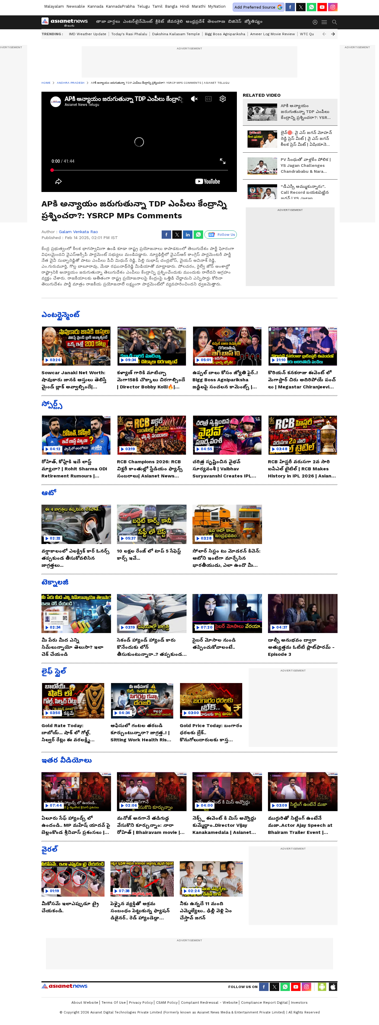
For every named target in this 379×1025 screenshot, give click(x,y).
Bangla (171, 6)
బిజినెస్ (234, 21)
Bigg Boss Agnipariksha (225, 34)
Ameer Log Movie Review (272, 34)
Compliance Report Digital (264, 1002)
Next (333, 34)
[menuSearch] (334, 22)
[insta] (333, 7)
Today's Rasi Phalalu (129, 34)
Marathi (198, 6)
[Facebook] (290, 7)
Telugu (143, 6)
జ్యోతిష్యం (253, 21)
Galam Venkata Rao (78, 231)
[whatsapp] (311, 7)
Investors (299, 1002)
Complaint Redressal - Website (209, 1002)
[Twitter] (301, 7)
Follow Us (226, 235)
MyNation (217, 6)
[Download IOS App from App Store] (333, 987)
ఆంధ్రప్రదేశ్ (195, 21)
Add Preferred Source (255, 7)
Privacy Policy (141, 1002)
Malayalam (54, 6)
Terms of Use (114, 1002)
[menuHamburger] (324, 22)
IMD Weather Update (87, 34)
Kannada (95, 6)
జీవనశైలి (175, 21)
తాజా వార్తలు (108, 21)
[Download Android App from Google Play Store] (322, 987)
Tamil (157, 6)
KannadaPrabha (120, 6)
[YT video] (322, 7)
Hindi (184, 6)
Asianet (64, 986)
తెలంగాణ (216, 21)
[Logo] (66, 22)
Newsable (75, 6)
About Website (84, 1002)
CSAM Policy (167, 1002)
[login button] (316, 22)
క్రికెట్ (159, 21)
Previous (324, 34)
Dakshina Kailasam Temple (176, 34)
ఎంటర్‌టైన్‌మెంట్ (137, 21)
